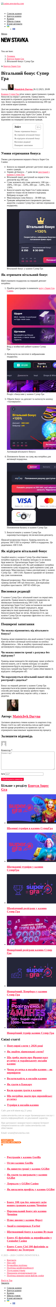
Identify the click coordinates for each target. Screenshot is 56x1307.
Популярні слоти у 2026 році (25, 1045)
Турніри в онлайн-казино (23, 1104)
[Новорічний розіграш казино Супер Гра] (31, 931)
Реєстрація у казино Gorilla (24, 1157)
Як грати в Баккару (19, 1084)
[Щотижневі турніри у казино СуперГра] (31, 848)
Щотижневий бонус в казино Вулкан (30, 1231)
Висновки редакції (22, 142)
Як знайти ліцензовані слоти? (25, 1051)
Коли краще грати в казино (24, 1090)
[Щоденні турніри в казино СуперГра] (31, 809)
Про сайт (11, 1262)
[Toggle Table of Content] (36, 127)
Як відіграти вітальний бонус (27, 138)
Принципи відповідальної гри (21, 1273)
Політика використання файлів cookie (25, 1275)
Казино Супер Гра (10, 94)
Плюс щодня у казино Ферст (25, 1220)
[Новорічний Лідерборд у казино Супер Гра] (31, 972)
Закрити (5, 1283)
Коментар (6, 750)
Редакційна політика (17, 1265)
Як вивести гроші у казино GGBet (28, 1168)
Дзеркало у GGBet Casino (23, 1183)
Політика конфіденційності (20, 1268)
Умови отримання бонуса (25, 131)
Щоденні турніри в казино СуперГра (30, 828)
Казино (10, 18)
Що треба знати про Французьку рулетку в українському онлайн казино (27, 1060)
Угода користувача (16, 1270)
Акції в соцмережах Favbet (23, 1225)
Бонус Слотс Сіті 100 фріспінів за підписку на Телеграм (27, 1248)
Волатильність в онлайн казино (27, 1078)
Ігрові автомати (14, 24)
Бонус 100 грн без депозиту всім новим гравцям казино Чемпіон (27, 1204)
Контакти (11, 1260)
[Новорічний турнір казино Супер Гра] (31, 1014)
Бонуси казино (14, 16)
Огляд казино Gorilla (20, 1162)
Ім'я (3, 774)
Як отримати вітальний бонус (27, 135)
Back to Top (6, 1280)
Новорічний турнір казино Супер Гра (30, 1032)
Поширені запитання (23, 145)
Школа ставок (14, 21)
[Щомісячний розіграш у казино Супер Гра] (31, 889)
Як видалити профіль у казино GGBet (31, 1189)
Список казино (14, 13)
